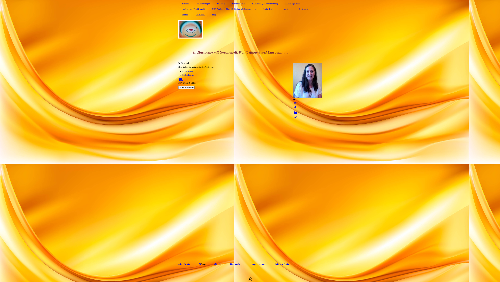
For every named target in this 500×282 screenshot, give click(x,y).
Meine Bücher (269, 9)
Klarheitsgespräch (292, 3)
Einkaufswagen (188, 75)
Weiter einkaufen (185, 88)
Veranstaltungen (203, 3)
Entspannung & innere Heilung (265, 3)
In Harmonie (187, 71)
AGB (217, 264)
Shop (214, 15)
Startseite (185, 3)
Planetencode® (238, 3)
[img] (250, 29)
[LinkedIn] (295, 112)
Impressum (257, 264)
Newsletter (287, 9)
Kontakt (185, 15)
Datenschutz (281, 264)
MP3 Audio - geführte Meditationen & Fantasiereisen (234, 9)
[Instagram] (295, 103)
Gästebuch (303, 9)
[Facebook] (295, 108)
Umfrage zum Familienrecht (193, 9)
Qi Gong (221, 3)
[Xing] (295, 117)
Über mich (200, 15)
